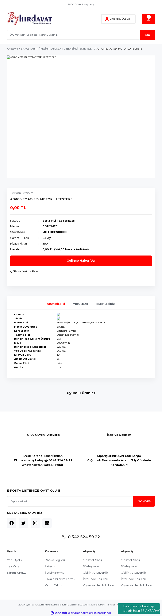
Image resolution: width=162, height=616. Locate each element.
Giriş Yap (115, 18)
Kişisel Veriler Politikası (98, 585)
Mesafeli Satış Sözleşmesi (92, 563)
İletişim (50, 566)
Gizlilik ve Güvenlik (95, 572)
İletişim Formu (54, 572)
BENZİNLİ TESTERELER (58, 220)
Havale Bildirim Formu (60, 579)
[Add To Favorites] (24, 271)
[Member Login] (107, 19)
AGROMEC (50, 226)
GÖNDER (144, 501)
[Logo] (29, 19)
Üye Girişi (13, 566)
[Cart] (148, 19)
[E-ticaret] (80, 613)
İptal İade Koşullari (95, 579)
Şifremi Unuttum (18, 572)
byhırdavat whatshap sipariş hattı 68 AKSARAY (141, 608)
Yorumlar (80, 304)
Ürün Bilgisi (56, 304)
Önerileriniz (105, 304)
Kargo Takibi (53, 585)
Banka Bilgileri (55, 560)
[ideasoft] (58, 613)
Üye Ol (126, 18)
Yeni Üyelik (14, 560)
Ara (147, 34)
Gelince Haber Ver (81, 260)
